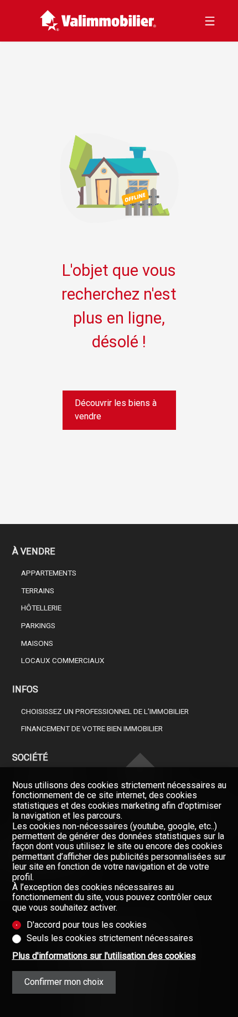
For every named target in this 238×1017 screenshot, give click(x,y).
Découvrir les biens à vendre (116, 410)
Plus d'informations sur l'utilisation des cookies (104, 956)
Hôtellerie (41, 607)
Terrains (37, 590)
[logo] (98, 21)
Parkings (38, 625)
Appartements (48, 572)
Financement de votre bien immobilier (92, 728)
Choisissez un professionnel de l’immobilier (105, 711)
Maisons (37, 643)
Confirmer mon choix (64, 982)
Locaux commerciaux (63, 660)
